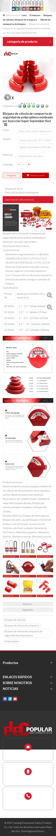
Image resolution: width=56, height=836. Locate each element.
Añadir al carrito (37, 175)
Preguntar (11, 175)
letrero (40, 831)
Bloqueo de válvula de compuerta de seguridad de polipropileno (23, 633)
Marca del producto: (15, 192)
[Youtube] (15, 698)
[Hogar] (28, 206)
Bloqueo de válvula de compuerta (21, 625)
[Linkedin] (10, 698)
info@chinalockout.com (28, 753)
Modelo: (9, 188)
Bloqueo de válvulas (15, 619)
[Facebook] (5, 698)
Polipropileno (11, 641)
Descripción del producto (19, 199)
